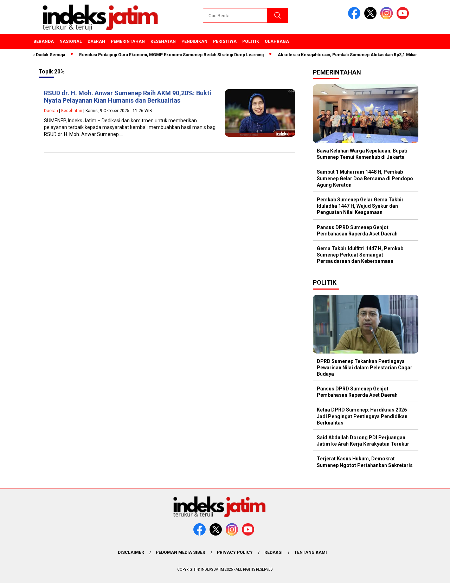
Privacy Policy (235, 552)
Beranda (43, 41)
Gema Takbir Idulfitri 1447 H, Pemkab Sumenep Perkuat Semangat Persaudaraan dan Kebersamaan (360, 255)
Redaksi (273, 552)
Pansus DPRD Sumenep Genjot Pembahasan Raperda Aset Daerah (357, 231)
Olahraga (277, 41)
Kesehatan (163, 41)
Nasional (70, 41)
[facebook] (355, 17)
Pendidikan (194, 41)
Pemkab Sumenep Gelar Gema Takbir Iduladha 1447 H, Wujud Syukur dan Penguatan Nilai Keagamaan (360, 206)
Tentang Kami (310, 552)
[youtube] (404, 17)
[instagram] (387, 17)
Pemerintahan (128, 41)
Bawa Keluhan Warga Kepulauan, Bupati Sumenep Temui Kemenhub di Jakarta (362, 154)
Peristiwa (225, 41)
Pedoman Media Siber (180, 552)
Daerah (96, 41)
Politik (250, 41)
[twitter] (371, 17)
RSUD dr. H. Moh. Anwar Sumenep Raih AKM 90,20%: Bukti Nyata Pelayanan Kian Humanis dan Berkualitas (127, 96)
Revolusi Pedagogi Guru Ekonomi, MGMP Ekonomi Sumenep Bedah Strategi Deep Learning (163, 54)
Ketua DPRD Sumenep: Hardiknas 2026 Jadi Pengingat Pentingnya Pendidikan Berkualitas (362, 416)
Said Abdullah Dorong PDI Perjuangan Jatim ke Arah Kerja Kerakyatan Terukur (363, 441)
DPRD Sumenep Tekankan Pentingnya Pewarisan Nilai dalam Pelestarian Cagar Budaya (364, 367)
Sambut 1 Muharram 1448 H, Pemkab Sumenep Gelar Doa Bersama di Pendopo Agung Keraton (365, 178)
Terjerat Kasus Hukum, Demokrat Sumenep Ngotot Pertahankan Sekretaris (365, 462)
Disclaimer (131, 552)
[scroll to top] (430, 572)
